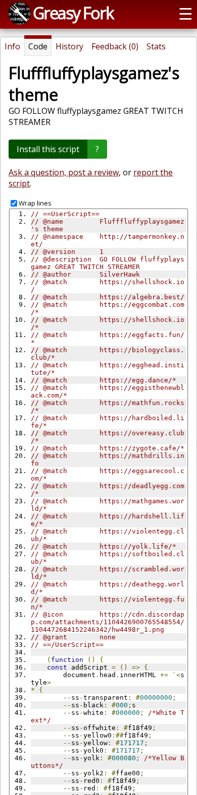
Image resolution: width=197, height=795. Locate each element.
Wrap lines (35, 203)
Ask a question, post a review (64, 172)
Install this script (48, 149)
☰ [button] (185, 13)
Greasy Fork (73, 13)
